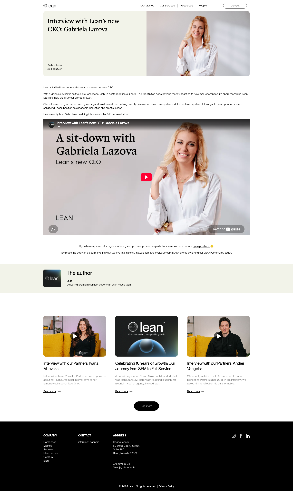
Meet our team (51, 453)
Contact (235, 5)
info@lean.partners (88, 442)
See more (146, 406)
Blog (46, 460)
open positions (201, 246)
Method (47, 445)
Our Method (147, 5)
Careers (48, 457)
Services (48, 449)
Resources (186, 5)
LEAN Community (214, 252)
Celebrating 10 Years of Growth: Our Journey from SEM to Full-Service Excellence (145, 369)
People (203, 5)
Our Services (167, 5)
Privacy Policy (166, 486)
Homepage (49, 442)
